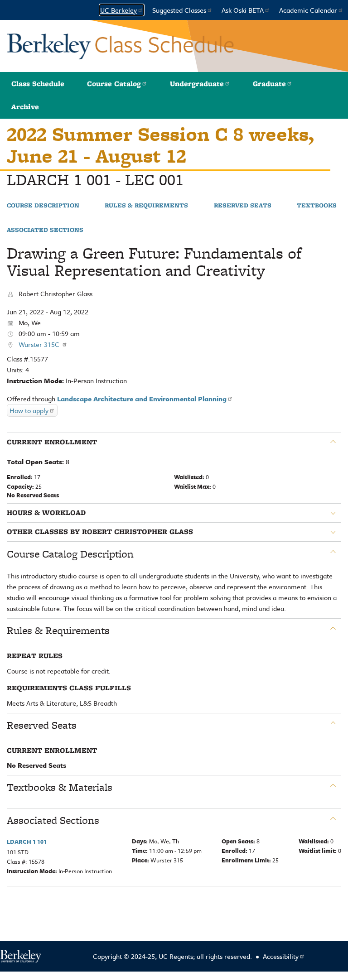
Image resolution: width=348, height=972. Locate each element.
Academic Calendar (308, 10)
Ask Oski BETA (243, 10)
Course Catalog (114, 83)
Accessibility (281, 956)
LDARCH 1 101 (27, 841)
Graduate (269, 83)
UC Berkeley (118, 10)
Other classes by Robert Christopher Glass (100, 531)
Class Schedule (37, 83)
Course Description (43, 205)
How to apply (29, 410)
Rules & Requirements (146, 205)
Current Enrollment (52, 442)
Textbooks (317, 205)
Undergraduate (197, 83)
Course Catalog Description (70, 554)
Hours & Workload (46, 512)
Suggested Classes (179, 10)
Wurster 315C (40, 344)
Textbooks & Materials (59, 787)
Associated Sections (45, 230)
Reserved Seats (242, 205)
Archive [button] (25, 106)
